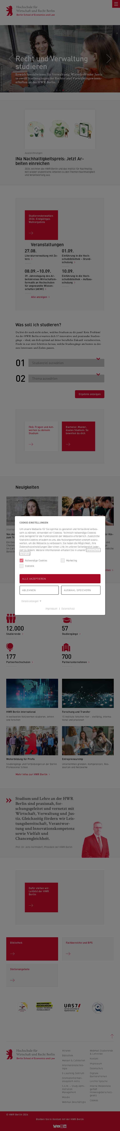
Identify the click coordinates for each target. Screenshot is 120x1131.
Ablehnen (29, 590)
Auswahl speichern (77, 590)
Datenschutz (68, 608)
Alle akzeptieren (34, 578)
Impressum (51, 608)
